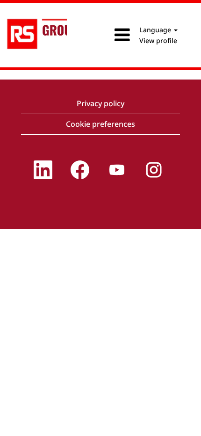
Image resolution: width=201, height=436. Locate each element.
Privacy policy (100, 103)
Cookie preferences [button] (100, 124)
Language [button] (156, 29)
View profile (158, 40)
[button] (100, 35)
